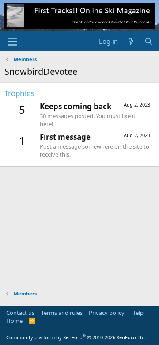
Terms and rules (62, 313)
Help (137, 313)
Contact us (20, 313)
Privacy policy (107, 313)
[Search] (148, 41)
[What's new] (131, 41)
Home (14, 321)
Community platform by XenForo (76, 337)
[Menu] (12, 41)
